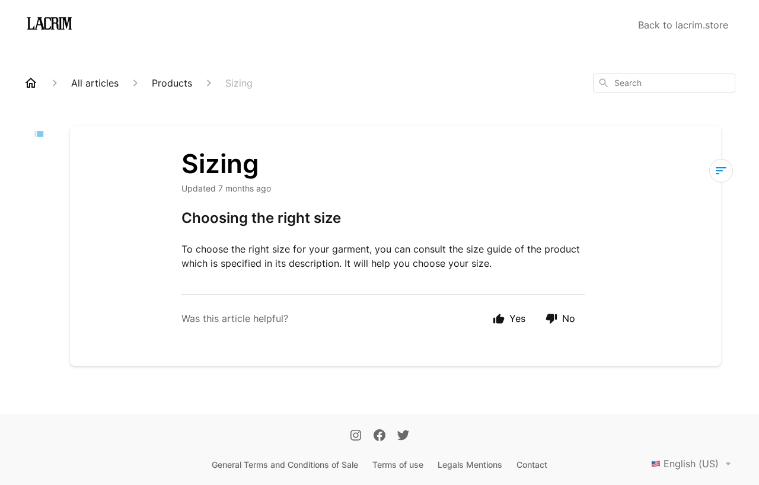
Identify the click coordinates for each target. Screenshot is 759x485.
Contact (531, 465)
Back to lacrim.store (683, 25)
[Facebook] (379, 436)
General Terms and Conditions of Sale (285, 465)
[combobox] (664, 83)
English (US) (691, 464)
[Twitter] (403, 436)
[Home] (31, 83)
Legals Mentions (470, 465)
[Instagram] (356, 436)
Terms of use (397, 465)
